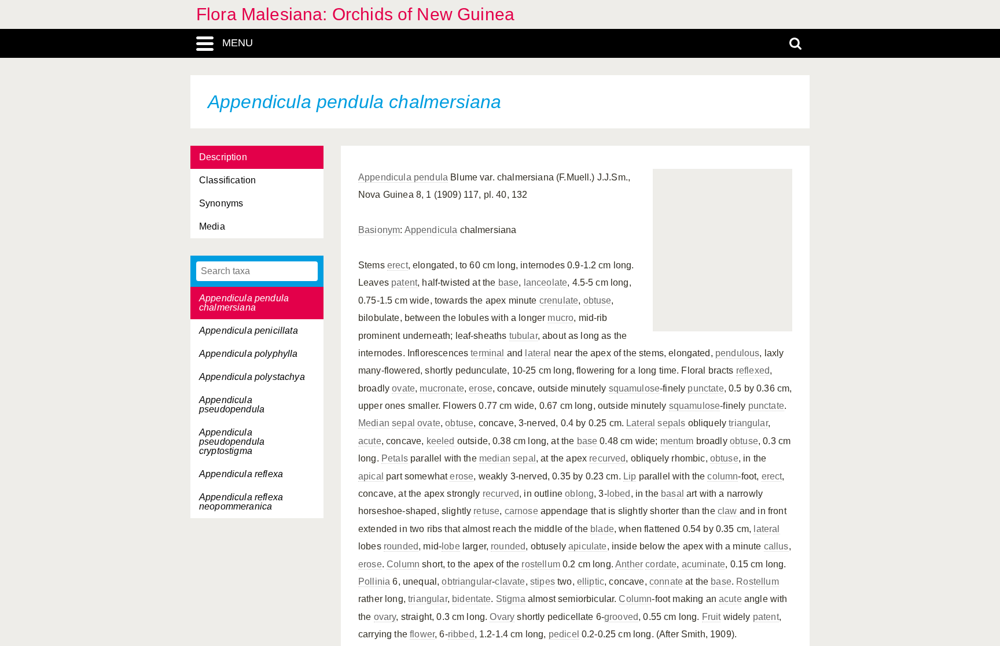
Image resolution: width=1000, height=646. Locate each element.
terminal (487, 353)
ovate (403, 388)
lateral (538, 353)
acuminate (703, 564)
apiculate (587, 546)
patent (404, 282)
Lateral (640, 423)
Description (223, 157)
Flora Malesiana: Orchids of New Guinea (355, 14)
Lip (629, 476)
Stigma (510, 599)
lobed (619, 494)
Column (403, 564)
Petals (394, 458)
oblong (579, 494)
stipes (542, 581)
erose (480, 388)
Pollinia (374, 581)
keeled (441, 441)
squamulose (634, 388)
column (722, 476)
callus (776, 546)
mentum (677, 441)
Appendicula (431, 230)
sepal (403, 423)
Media (212, 226)
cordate (661, 564)
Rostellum (757, 581)
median (494, 458)
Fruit (711, 617)
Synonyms (221, 203)
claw (727, 511)
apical (371, 476)
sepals (671, 423)
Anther (629, 564)
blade (602, 529)
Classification (227, 180)
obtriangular (467, 581)
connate (666, 581)
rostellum (540, 564)
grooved (621, 617)
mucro (560, 318)
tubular (523, 336)
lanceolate (546, 282)
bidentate (471, 599)
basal (672, 494)
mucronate (442, 388)
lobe (451, 546)
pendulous (737, 353)
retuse (486, 511)
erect (397, 265)
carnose (521, 511)
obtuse (597, 300)
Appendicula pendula (403, 177)
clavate (510, 581)
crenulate (558, 300)
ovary (385, 617)
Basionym (379, 230)
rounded (401, 546)
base (508, 282)
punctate (705, 388)
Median (373, 423)
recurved (607, 458)
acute (369, 441)
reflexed (753, 370)
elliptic (590, 581)
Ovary (502, 617)
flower (422, 634)
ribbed (461, 634)
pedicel (564, 634)
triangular (748, 423)
